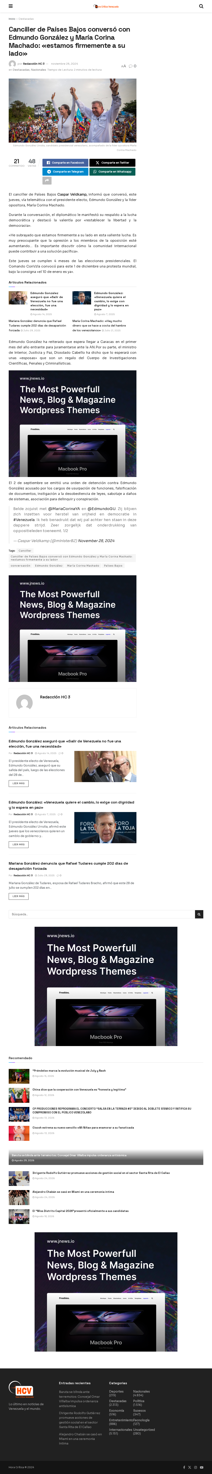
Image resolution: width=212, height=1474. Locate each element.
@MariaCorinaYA (64, 509)
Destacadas (26, 18)
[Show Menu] (11, 6)
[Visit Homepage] (106, 6)
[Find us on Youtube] (201, 1467)
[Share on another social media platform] (47, 181)
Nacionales (38, 69)
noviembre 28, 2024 (64, 63)
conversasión (20, 565)
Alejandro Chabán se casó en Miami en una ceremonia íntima (73, 1192)
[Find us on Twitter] (189, 1467)
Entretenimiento (121, 1420)
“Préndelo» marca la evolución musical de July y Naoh (69, 1070)
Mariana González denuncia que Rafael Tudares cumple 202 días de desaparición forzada (37, 325)
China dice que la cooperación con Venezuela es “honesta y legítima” (79, 1089)
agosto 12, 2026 (44, 1095)
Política (138, 1401)
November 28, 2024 (96, 541)
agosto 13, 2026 (44, 1117)
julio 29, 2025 (31, 330)
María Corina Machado (83, 565)
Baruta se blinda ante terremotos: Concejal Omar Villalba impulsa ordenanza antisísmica (69, 1155)
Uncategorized (144, 1430)
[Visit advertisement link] (72, 423)
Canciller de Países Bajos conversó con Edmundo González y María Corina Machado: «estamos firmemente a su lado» (72, 558)
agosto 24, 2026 (44, 1178)
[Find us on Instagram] (195, 1467)
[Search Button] (201, 6)
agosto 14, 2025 (42, 314)
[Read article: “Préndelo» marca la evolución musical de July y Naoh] (19, 1076)
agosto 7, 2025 (105, 314)
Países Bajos (113, 565)
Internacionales (120, 1430)
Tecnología (141, 1420)
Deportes (116, 1391)
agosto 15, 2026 (44, 1076)
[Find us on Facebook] (184, 1467)
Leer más (21, 782)
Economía (116, 1410)
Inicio (12, 18)
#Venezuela (24, 520)
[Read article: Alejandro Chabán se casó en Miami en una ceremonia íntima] (19, 1197)
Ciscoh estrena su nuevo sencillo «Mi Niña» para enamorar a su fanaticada (83, 1127)
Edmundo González (49, 565)
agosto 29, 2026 (24, 1160)
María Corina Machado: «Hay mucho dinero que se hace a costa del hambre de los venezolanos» (99, 325)
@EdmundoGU (102, 509)
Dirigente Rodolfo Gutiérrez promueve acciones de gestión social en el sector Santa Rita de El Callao (101, 1173)
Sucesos (139, 1410)
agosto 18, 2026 (44, 1216)
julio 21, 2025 (112, 330)
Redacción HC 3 (34, 63)
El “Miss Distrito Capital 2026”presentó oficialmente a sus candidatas (81, 1211)
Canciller (25, 550)
